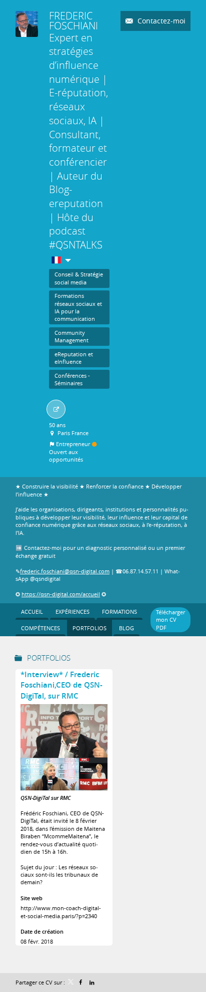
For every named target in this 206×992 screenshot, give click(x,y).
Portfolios (48, 658)
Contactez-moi (161, 20)
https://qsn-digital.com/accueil (61, 594)
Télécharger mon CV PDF (170, 619)
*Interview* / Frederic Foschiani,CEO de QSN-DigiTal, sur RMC (61, 685)
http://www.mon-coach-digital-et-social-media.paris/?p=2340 (60, 911)
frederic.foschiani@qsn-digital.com (65, 571)
